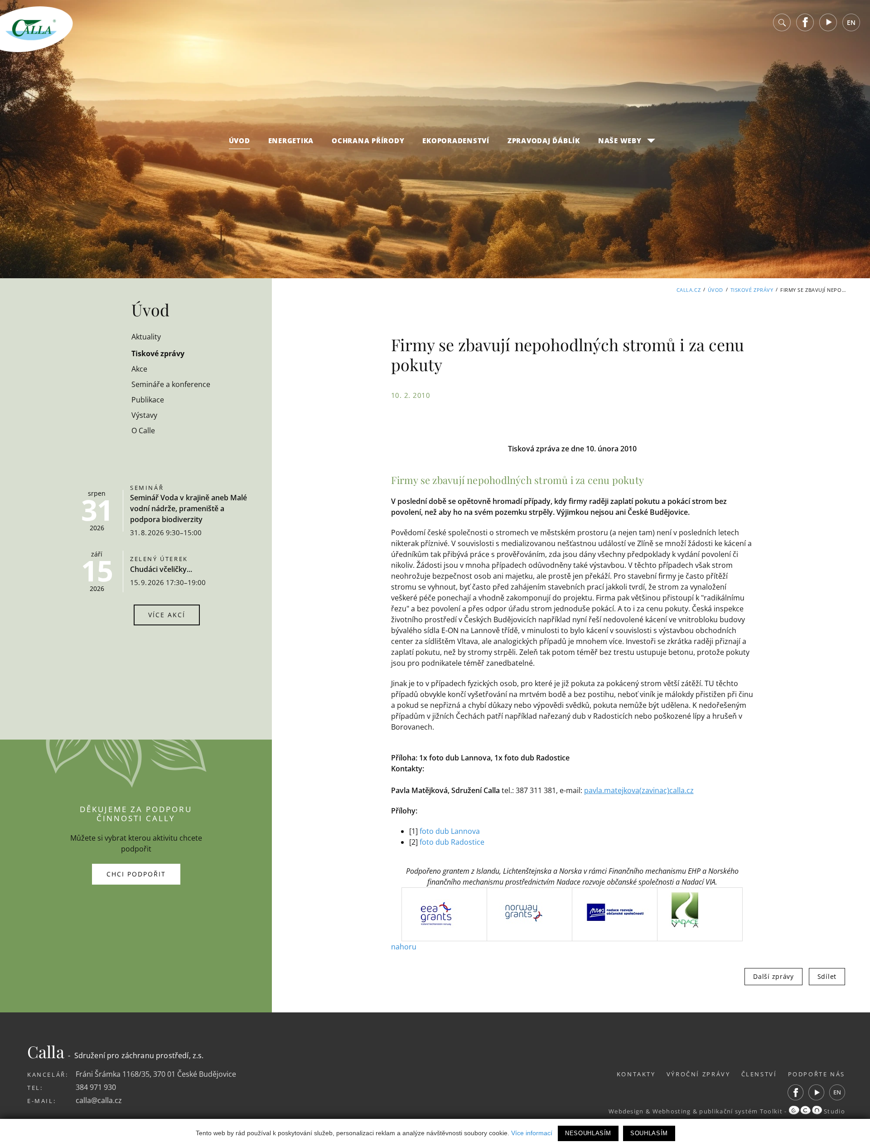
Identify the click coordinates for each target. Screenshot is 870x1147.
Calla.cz (689, 289)
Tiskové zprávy (751, 289)
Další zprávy (773, 976)
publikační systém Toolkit (741, 1111)
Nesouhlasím (588, 1133)
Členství (759, 1074)
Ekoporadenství (455, 140)
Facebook (805, 22)
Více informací (531, 1133)
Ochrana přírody (368, 140)
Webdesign (626, 1111)
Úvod (239, 140)
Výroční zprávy (698, 1074)
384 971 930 (96, 1087)
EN (851, 22)
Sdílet (826, 976)
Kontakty (636, 1074)
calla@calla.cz (99, 1100)
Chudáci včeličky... (161, 569)
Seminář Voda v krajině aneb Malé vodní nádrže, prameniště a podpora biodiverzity (188, 508)
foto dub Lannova (450, 831)
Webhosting (671, 1111)
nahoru (403, 947)
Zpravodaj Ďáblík (544, 140)
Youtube (828, 22)
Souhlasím (649, 1133)
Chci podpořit (136, 874)
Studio (833, 1111)
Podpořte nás (817, 1074)
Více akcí (166, 614)
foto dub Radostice (452, 842)
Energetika (291, 140)
